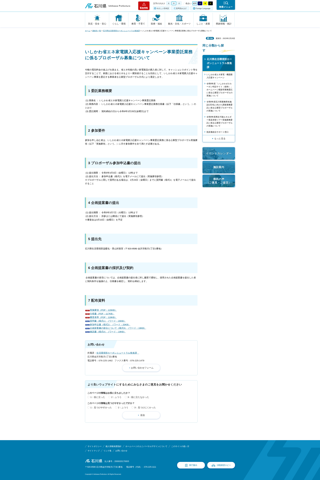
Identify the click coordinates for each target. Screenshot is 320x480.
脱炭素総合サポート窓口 (217, 132)
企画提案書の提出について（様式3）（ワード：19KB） (118, 328)
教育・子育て (138, 23)
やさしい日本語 (163, 8)
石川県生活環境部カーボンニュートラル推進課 (121, 31)
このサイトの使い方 (180, 446)
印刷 (211, 38)
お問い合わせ (121, 451)
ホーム (87, 31)
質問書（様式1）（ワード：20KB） (108, 321)
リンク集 (108, 451)
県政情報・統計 (224, 23)
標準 (194, 3)
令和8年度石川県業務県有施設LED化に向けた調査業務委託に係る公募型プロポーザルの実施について (219, 106)
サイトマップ (94, 451)
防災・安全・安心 (97, 23)
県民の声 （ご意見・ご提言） (218, 181)
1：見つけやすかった (101, 407)
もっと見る (220, 138)
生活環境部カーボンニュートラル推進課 (117, 353)
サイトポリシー (95, 446)
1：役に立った (97, 397)
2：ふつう (116, 397)
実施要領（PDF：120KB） (103, 310)
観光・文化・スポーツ (179, 23)
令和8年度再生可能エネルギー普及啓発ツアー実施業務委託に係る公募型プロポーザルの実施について (219, 121)
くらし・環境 (119, 23)
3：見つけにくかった (145, 407)
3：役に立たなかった (138, 397)
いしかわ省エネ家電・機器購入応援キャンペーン (219, 76)
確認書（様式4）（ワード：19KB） (108, 331)
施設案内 (218, 167)
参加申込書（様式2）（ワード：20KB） (110, 324)
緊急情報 (144, 8)
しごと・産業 (203, 23)
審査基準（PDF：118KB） (103, 317)
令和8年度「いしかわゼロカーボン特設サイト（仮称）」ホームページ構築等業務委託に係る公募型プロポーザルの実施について (219, 90)
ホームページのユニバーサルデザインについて (146, 446)
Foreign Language (203, 8)
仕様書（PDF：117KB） (102, 313)
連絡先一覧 (96, 31)
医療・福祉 (156, 23)
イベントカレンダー (219, 153)
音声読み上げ (181, 8)
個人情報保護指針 (114, 446)
